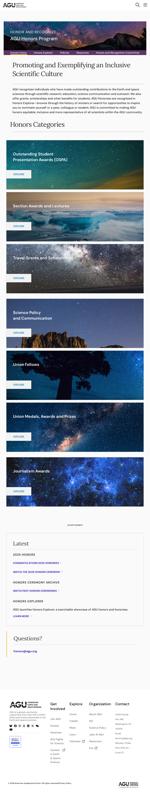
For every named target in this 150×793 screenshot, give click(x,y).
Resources (82, 52)
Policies (64, 52)
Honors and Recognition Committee (117, 52)
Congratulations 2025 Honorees (36, 563)
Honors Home (18, 52)
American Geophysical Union (28, 783)
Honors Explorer (43, 52)
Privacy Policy (65, 783)
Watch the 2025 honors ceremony (36, 572)
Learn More (21, 616)
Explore (18, 174)
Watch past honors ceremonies (35, 590)
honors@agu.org (25, 651)
